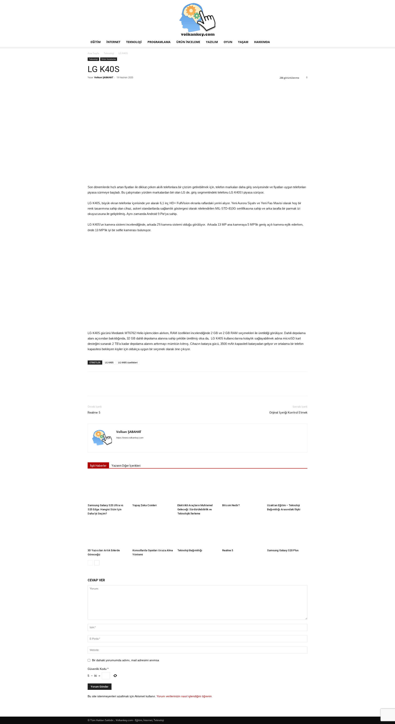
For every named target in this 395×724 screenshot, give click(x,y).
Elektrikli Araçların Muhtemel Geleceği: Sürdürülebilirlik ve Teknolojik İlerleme (195, 509)
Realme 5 (94, 412)
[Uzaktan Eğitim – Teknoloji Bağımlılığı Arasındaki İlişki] (287, 488)
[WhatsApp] (120, 87)
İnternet (113, 42)
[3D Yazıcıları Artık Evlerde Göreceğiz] (108, 533)
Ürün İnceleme (188, 42)
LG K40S (109, 362)
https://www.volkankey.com (129, 437)
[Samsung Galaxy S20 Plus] (287, 533)
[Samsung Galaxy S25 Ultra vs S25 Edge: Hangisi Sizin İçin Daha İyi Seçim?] (108, 488)
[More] (129, 87)
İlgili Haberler (98, 465)
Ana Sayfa (93, 53)
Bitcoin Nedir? (231, 505)
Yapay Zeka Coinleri (144, 505)
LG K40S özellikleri (128, 362)
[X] (101, 87)
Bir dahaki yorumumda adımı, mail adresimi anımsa (125, 660)
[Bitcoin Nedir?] (242, 488)
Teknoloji (134, 42)
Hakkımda (262, 42)
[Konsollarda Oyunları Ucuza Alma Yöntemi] (152, 533)
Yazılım (212, 42)
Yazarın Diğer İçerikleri (126, 465)
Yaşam (243, 42)
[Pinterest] (111, 87)
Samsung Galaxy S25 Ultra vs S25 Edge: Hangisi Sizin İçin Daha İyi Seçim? (105, 509)
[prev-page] (90, 562)
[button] (302, 42)
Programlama (159, 42)
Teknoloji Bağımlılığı (189, 550)
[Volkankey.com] (197, 18)
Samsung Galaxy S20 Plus (283, 550)
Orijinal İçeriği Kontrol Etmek (288, 412)
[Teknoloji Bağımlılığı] (197, 533)
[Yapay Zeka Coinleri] (152, 488)
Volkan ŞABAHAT (103, 77)
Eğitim (96, 42)
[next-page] (96, 562)
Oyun (228, 42)
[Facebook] (92, 87)
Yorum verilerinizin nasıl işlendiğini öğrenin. (185, 696)
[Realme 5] (242, 533)
